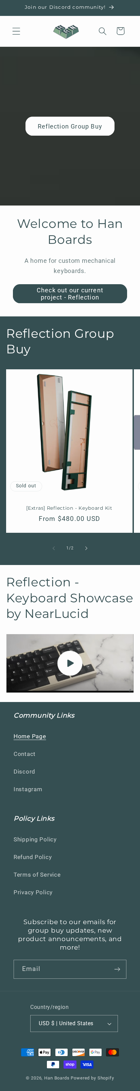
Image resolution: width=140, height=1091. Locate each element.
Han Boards (56, 1077)
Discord (24, 771)
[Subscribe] (117, 969)
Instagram (28, 789)
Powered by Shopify (92, 1077)
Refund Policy (33, 857)
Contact (25, 754)
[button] (16, 31)
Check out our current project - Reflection (70, 294)
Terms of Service (37, 874)
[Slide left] (53, 548)
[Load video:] (70, 663)
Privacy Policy (33, 892)
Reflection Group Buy (70, 126)
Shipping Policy (35, 839)
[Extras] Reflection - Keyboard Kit (69, 508)
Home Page (30, 736)
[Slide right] (86, 548)
